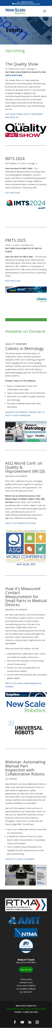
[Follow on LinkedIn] (30, 1022)
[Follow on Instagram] (37, 1022)
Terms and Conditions (26, 985)
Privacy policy (26, 979)
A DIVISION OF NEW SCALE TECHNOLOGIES (26, 1009)
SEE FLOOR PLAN (13, 75)
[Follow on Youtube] (22, 1022)
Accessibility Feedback (26, 988)
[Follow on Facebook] (15, 1022)
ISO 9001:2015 (26, 992)
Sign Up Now (26, 969)
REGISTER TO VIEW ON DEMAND (19, 859)
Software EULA (26, 982)
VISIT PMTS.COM (12, 281)
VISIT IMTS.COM (12, 192)
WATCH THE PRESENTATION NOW (20, 523)
